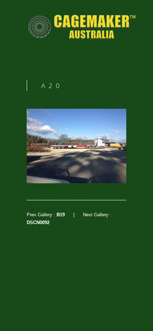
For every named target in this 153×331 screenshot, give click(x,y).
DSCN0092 (38, 222)
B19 (61, 214)
